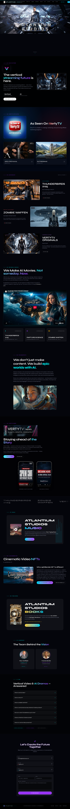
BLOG (57, 1)
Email (37, 776)
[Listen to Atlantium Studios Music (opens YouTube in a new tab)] (16, 529)
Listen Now (30, 539)
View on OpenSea (59, 582)
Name (19, 776)
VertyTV (56, 805)
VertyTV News (9, 456)
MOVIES (37, 1)
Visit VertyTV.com (9, 99)
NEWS (33, 1)
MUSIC (41, 1)
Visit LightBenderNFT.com (44, 582)
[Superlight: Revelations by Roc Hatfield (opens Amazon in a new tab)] (16, 614)
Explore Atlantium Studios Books (32, 621)
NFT (45, 1)
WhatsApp (65, 805)
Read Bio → (24, 666)
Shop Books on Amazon (33, 625)
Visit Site (45, 251)
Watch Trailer (47, 197)
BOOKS (49, 1)
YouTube (52, 805)
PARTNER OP (23, 2)
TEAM (53, 1)
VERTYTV (28, 1)
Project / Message (22, 781)
